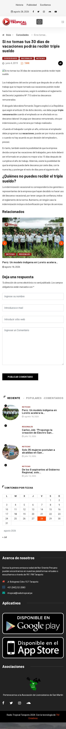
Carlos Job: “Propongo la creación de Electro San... (37, 431)
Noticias (40, 58)
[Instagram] (44, 11)
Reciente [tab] (13, 398)
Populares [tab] (34, 398)
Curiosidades (22, 35)
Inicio (8, 35)
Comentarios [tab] (53, 398)
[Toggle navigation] (39, 21)
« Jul (4, 537)
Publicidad (32, 5)
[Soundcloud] (49, 11)
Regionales (24, 254)
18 (15, 514)
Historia (19, 5)
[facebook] (33, 11)
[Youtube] (56, 11)
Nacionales (26, 58)
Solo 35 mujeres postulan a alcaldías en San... (38, 451)
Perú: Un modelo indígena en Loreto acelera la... (39, 411)
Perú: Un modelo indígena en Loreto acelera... (30, 262)
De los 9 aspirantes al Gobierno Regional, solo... (41, 471)
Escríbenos (45, 5)
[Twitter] (38, 11)
